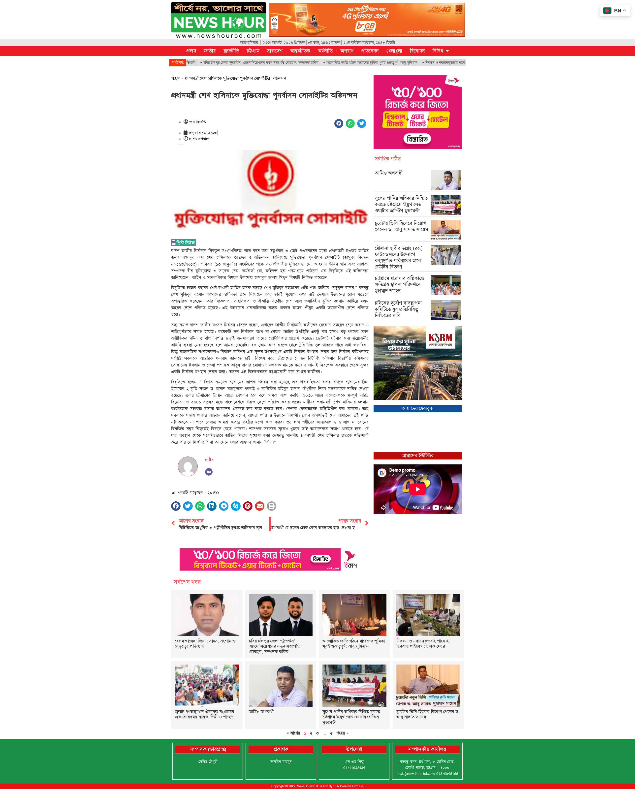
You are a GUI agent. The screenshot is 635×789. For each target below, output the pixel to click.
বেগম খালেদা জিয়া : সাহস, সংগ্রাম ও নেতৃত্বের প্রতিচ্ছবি (205, 643)
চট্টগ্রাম (253, 51)
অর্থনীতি (325, 51)
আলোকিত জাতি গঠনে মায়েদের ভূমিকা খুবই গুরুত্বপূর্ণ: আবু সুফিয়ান (339, 62)
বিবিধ (438, 51)
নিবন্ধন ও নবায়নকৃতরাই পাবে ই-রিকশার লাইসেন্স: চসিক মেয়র (434, 62)
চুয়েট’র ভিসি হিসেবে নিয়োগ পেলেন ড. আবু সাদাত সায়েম (401, 226)
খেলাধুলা (394, 51)
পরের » (342, 733)
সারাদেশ (275, 51)
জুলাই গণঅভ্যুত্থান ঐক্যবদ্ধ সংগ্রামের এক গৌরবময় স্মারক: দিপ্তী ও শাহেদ (204, 714)
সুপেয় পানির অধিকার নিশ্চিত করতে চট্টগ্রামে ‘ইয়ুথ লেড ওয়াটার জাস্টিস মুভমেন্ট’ (401, 204)
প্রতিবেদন (370, 51)
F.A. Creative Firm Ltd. (349, 786)
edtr (209, 459)
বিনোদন (417, 51)
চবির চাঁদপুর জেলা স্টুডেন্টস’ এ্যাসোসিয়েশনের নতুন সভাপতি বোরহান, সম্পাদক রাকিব (228, 62)
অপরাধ (346, 51)
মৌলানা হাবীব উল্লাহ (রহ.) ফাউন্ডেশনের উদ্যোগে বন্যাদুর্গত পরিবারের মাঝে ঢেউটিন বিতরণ (399, 257)
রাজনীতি (231, 51)
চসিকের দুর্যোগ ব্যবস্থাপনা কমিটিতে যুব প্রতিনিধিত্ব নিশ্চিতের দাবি (398, 309)
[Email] (209, 472)
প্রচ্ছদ (191, 51)
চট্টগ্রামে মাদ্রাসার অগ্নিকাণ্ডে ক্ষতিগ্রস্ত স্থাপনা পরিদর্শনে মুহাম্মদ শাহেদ (399, 284)
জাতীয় (210, 51)
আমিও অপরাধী (389, 173)
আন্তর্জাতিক (300, 51)
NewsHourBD (306, 786)
